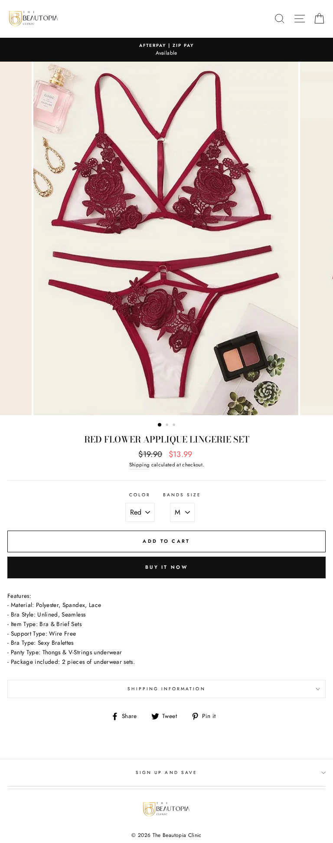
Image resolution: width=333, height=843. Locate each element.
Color (139, 495)
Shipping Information (166, 689)
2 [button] (168, 425)
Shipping (139, 464)
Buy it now (166, 567)
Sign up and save (166, 772)
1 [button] (160, 425)
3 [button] (175, 425)
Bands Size (182, 495)
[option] (166, 50)
